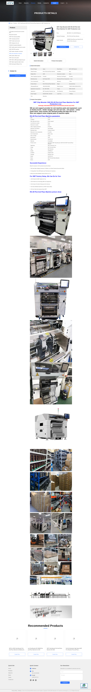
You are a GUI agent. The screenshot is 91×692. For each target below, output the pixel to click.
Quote (54, 3)
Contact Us (46, 3)
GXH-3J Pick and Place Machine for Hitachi (17, 649)
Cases (9, 677)
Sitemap (19, 690)
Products (33, 3)
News (9, 675)
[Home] (10, 3)
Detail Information (38, 60)
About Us (26, 3)
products (10, 670)
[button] (10, 642)
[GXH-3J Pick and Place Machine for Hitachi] (17, 639)
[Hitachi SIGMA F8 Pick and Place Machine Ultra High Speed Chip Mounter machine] (36, 639)
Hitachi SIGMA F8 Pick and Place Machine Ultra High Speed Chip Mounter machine (35, 649)
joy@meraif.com (35, 677)
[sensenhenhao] (36, 680)
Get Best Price (63, 46)
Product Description (57, 60)
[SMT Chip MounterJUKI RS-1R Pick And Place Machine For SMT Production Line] (42, 38)
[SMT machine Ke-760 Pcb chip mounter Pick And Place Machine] (55, 639)
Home (20, 3)
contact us (65, 682)
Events (39, 3)
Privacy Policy (14, 690)
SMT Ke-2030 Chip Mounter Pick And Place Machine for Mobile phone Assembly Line (74, 649)
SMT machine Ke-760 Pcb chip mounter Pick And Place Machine (54, 649)
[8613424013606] (33, 680)
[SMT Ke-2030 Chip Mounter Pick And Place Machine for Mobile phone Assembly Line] (74, 639)
